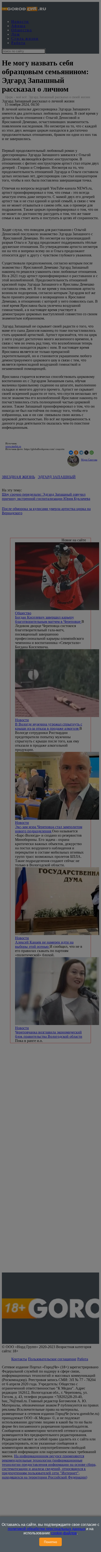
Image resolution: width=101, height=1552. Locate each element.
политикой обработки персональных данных (46, 1529)
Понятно (50, 1542)
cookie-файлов (64, 1533)
